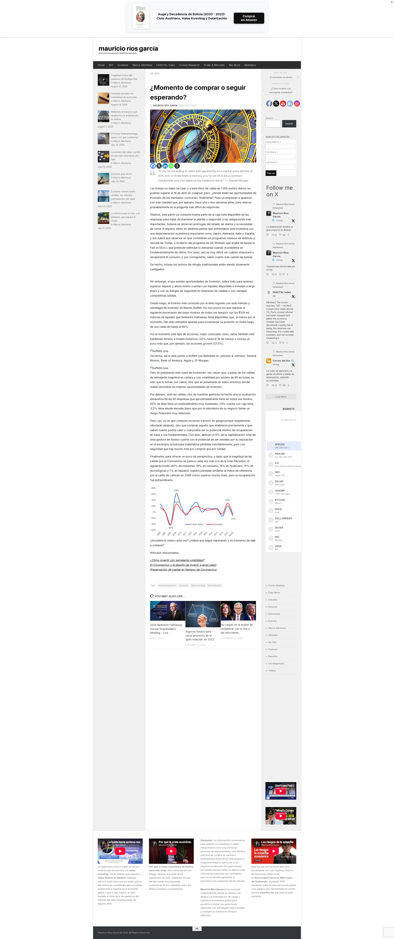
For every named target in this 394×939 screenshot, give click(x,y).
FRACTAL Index (165, 65)
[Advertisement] (280, 728)
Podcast (272, 649)
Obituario (273, 635)
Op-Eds (154, 73)
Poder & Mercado (214, 65)
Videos (272, 670)
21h (274, 296)
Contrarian (183, 585)
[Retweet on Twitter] (274, 204)
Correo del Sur (281, 360)
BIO (111, 65)
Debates (272, 599)
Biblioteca (250, 65)
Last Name (271, 162)
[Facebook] (153, 166)
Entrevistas (274, 613)
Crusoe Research (189, 65)
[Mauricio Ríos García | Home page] (132, 49)
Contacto (123, 65)
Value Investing (198, 585)
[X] (159, 166)
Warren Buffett (214, 585)
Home (101, 65)
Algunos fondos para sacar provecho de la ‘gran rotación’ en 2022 (199, 635)
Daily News (274, 592)
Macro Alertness (142, 65)
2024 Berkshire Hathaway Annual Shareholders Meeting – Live (166, 629)
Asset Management (167, 585)
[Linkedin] (165, 166)
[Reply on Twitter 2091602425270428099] (268, 274)
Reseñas (272, 656)
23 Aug (279, 260)
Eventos (272, 620)
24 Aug (279, 220)
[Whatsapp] (171, 166)
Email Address (273, 142)
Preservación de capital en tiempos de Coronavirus (183, 569)
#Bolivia (270, 302)
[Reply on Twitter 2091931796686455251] (268, 385)
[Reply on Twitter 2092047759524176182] (268, 343)
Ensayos (272, 606)
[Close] (392, 2)
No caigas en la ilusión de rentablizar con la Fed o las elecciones (237, 628)
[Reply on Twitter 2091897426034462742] (268, 235)
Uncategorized (276, 663)
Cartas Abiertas (276, 585)
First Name (271, 152)
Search (269, 118)
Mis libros (234, 65)
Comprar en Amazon (249, 18)
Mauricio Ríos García (165, 105)
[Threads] (177, 166)
